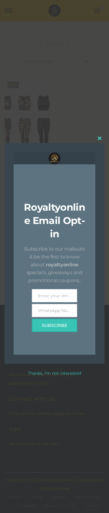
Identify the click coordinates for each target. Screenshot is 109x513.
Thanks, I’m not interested (54, 373)
